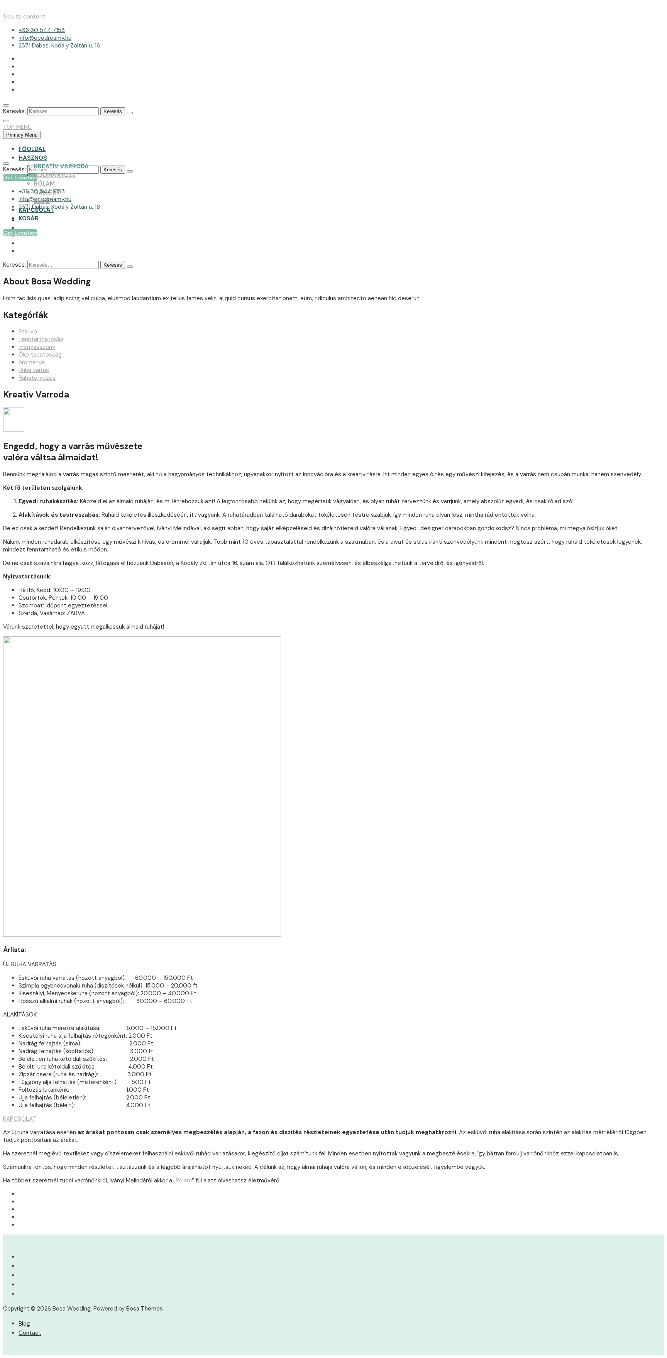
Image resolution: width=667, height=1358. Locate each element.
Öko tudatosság (40, 355)
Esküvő (28, 331)
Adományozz (55, 175)
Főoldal (32, 149)
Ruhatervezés (37, 378)
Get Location (20, 232)
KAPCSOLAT (19, 1119)
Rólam (44, 184)
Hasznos (33, 158)
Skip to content (24, 16)
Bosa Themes (144, 1308)
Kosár (29, 218)
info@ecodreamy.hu (45, 38)
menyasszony (37, 347)
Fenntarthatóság (41, 339)
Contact (30, 1333)
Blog (42, 201)
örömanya (32, 362)
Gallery (47, 192)
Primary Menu (21, 135)
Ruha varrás (34, 370)
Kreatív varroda (61, 166)
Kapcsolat (36, 210)
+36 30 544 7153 (42, 30)
